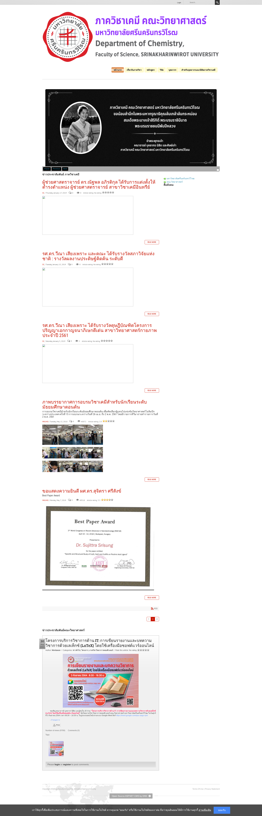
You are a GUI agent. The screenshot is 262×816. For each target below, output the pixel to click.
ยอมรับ (222, 810)
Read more (152, 242)
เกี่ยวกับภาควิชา (134, 70)
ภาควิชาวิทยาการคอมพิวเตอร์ (101, 650)
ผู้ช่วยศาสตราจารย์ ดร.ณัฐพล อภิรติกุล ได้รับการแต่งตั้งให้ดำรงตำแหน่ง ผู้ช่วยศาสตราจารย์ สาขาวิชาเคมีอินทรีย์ (98, 184)
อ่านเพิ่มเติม (205, 810)
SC (43, 193)
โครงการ (84, 650)
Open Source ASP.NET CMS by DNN (129, 796)
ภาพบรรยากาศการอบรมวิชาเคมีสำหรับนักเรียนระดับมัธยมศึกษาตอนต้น (94, 404)
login (57, 764)
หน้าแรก (118, 70)
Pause (47, 169)
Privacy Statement (212, 789)
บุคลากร (172, 70)
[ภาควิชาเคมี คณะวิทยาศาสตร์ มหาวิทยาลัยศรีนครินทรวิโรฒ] (131, 36)
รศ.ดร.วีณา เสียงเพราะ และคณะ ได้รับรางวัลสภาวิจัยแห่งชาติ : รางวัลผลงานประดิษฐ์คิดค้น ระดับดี (98, 256)
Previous (56, 169)
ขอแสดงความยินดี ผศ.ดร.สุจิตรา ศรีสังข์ (81, 491)
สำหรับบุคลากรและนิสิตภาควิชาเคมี (198, 70)
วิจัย (161, 70)
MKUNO (45, 421)
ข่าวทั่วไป (77, 650)
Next (65, 169)
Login (179, 2)
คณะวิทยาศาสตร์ (175, 182)
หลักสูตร (151, 70)
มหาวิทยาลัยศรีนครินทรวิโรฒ (181, 178)
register (67, 764)
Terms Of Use (197, 789)
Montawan (56, 650)
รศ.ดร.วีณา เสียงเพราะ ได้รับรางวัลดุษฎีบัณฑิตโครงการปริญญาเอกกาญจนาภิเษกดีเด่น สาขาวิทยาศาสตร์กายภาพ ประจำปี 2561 (99, 330)
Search (217, 2)
